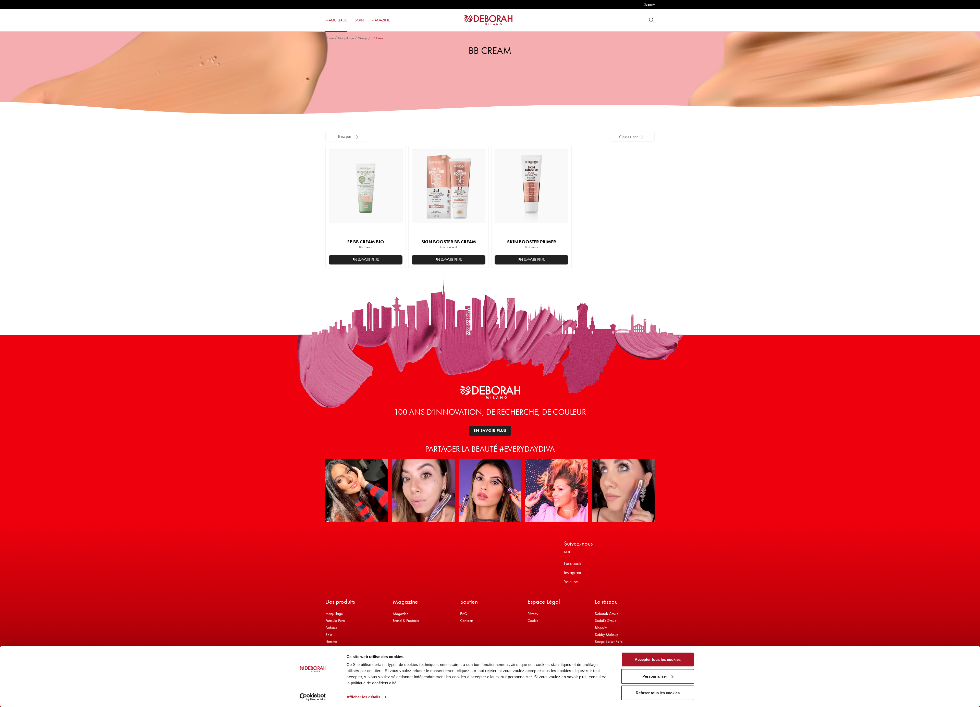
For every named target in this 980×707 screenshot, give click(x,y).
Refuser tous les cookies (658, 693)
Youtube (571, 582)
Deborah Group (607, 613)
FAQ (463, 613)
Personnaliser (654, 676)
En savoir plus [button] (531, 259)
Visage (363, 38)
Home (329, 38)
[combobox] (632, 137)
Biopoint (601, 627)
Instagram (572, 572)
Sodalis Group (606, 620)
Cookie (533, 620)
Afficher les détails (363, 697)
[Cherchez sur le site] (651, 20)
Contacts (466, 620)
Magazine (400, 613)
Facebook (572, 563)
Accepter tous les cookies (658, 659)
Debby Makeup (606, 634)
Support (649, 4)
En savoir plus (365, 259)
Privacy (533, 613)
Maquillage (346, 38)
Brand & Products (406, 620)
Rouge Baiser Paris (608, 641)
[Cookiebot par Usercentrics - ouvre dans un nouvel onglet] (312, 697)
